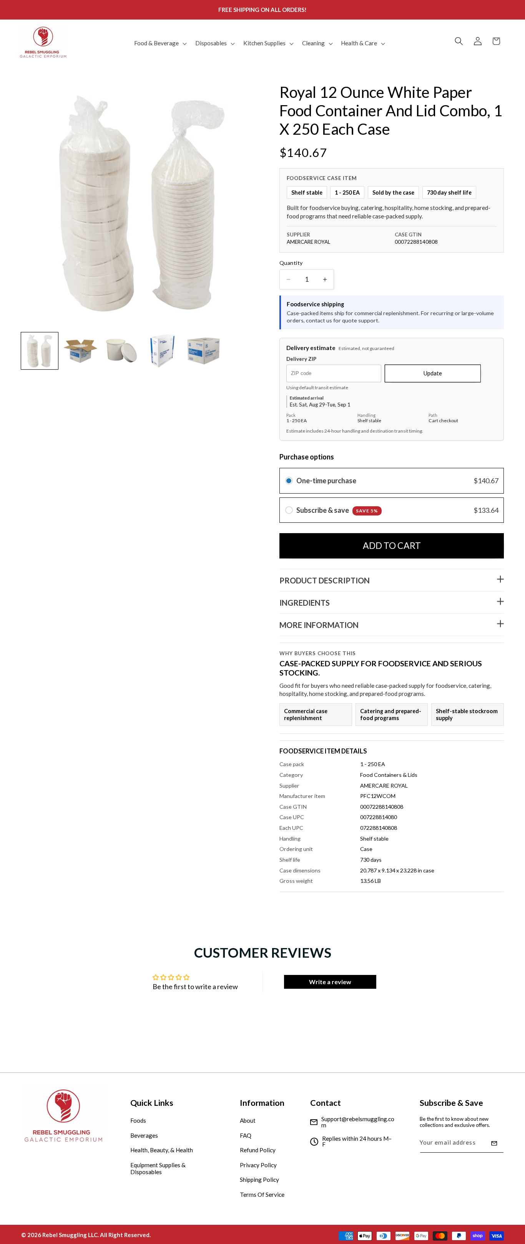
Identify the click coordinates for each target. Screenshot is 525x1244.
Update (433, 373)
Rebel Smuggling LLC (70, 1234)
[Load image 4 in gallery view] (162, 350)
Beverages (144, 1135)
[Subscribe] (494, 1143)
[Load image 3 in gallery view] (121, 350)
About (248, 1120)
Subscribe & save (337, 510)
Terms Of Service (262, 1194)
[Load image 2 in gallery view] (80, 350)
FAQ (245, 1135)
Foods (138, 1120)
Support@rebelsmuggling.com (357, 1122)
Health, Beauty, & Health (161, 1150)
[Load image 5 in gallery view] (203, 350)
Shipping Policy (259, 1179)
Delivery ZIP (301, 359)
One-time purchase (326, 480)
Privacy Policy (258, 1164)
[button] (159, 43)
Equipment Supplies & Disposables (158, 1168)
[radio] (289, 480)
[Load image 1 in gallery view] (39, 350)
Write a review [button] (330, 981)
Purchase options (306, 457)
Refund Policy (258, 1150)
